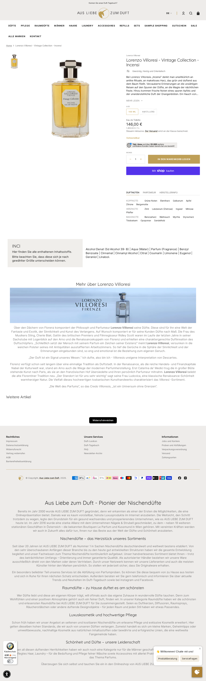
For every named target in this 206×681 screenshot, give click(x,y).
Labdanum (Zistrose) (162, 209)
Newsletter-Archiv (93, 453)
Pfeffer (129, 212)
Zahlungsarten (169, 457)
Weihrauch (164, 217)
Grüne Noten (151, 200)
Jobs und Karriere (171, 441)
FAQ (86, 449)
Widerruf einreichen (103, 420)
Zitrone (129, 204)
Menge (129, 152)
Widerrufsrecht (13, 449)
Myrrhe (176, 217)
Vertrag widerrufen (15, 453)
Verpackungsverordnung (174, 449)
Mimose (189, 209)
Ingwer (179, 209)
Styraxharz (188, 217)
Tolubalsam (132, 220)
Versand (166, 453)
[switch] (10, 661)
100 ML (133, 113)
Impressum (11, 441)
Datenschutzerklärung (17, 445)
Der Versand (151, 131)
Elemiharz (165, 200)
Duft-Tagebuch (91, 445)
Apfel (188, 200)
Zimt (147, 209)
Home (9, 45)
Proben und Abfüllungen (174, 445)
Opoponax (146, 220)
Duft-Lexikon (90, 441)
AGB (8, 457)
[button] (183, 13)
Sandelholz (159, 220)
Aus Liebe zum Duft (49, 478)
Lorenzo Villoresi (133, 55)
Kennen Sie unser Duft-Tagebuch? (103, 3)
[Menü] (15, 643)
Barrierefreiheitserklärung (18, 461)
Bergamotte (142, 204)
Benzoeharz (150, 217)
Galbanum (178, 200)
